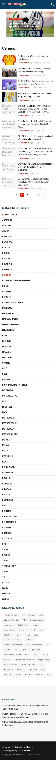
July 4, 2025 (36, 75)
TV (3, 577)
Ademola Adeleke (11, 620)
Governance (37, 645)
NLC (41, 665)
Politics (6, 511)
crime (18, 635)
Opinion (6, 495)
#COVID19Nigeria (11, 615)
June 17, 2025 (37, 88)
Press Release (10, 517)
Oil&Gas (6, 489)
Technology (9, 566)
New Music (7, 456)
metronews (15, 34)
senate (39, 674)
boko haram (9, 625)
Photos (6, 505)
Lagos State (35, 650)
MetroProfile (10, 434)
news (45, 655)
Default (6, 297)
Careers (6, 275)
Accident (7, 220)
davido (27, 635)
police (19, 674)
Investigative (9, 396)
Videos (5, 582)
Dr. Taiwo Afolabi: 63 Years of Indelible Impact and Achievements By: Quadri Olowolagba (34, 181)
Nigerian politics (11, 665)
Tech (5, 560)
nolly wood (8, 467)
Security (7, 539)
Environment (9, 330)
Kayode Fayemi (10, 650)
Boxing (6, 253)
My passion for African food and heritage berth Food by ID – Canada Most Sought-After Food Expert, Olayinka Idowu (35, 151)
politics (28, 674)
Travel (6, 571)
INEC (48, 645)
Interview (7, 390)
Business (7, 269)
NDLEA (37, 655)
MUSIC (5, 451)
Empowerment (10, 319)
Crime (5, 286)
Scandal (6, 533)
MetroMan (8, 418)
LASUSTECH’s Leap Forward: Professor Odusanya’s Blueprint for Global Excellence (35, 166)
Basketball (8, 242)
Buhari (35, 625)
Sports (6, 555)
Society (6, 549)
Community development (16, 280)
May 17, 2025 (36, 131)
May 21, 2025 (36, 115)
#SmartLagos (15, 19)
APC (25, 620)
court (41, 630)
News (5, 462)
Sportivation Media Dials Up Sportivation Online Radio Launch (25, 26)
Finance (6, 352)
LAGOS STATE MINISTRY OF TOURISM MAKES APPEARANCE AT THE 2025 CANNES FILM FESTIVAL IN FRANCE (34, 108)
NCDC (27, 655)
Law (4, 401)
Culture (6, 291)
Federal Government (13, 645)
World (5, 599)
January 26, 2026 (29, 34)
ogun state (32, 670)
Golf (4, 374)
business (23, 630)
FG (27, 645)
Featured (7, 346)
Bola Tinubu (23, 625)
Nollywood (8, 473)
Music (5, 445)
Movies (6, 440)
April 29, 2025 (37, 188)
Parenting (7, 500)
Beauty (6, 247)
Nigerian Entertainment (24, 660)
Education (8, 313)
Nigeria (7, 660)
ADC (41, 615)
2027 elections (28, 615)
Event (5, 335)
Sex (4, 544)
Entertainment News (12, 640)
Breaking (7, 264)
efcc (36, 635)
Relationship (9, 522)
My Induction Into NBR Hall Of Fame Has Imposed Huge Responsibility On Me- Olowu (35, 124)
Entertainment (10, 324)
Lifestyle (7, 407)
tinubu (48, 674)
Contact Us (27, 750)
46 (39, 195)
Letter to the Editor (22, 747)
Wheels (6, 593)
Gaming (6, 363)
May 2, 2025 (36, 173)
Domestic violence (12, 302)
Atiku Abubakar (37, 620)
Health (6, 379)
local (5, 412)
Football (7, 357)
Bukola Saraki (10, 630)
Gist (4, 368)
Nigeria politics (29, 665)
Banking (6, 236)
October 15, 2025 (38, 63)
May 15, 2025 (36, 158)
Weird (5, 588)
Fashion (6, 341)
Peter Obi (8, 674)
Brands (6, 258)
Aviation (6, 225)
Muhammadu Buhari (13, 655)
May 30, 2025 (36, 100)
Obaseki (20, 670)
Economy (7, 308)
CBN (33, 630)
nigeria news (44, 660)
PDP (43, 670)
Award (5, 231)
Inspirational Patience (14, 385)
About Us (6, 747)
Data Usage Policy (9, 750)
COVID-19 (8, 635)
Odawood (7, 484)
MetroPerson (9, 423)
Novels (6, 478)
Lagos (23, 650)
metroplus (8, 429)
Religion (6, 527)
